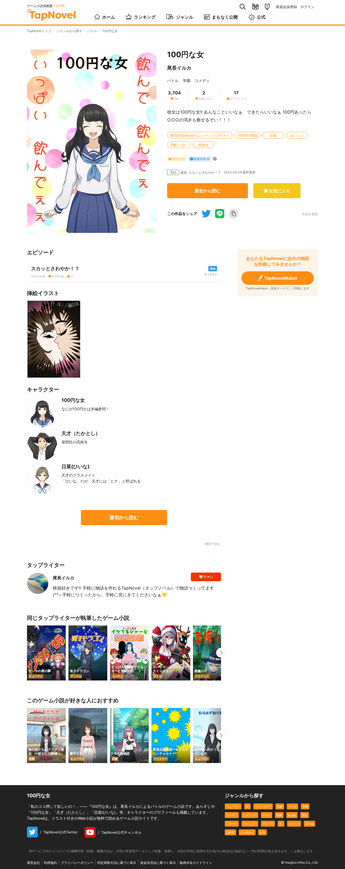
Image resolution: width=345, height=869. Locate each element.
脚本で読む (213, 544)
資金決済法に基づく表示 (158, 863)
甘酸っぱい (179, 145)
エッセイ (294, 823)
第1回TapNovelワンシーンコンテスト (199, 135)
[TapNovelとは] (267, 7)
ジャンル (184, 17)
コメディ (202, 80)
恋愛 (279, 806)
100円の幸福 (247, 135)
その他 (309, 823)
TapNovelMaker (281, 278)
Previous (27, 653)
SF (247, 806)
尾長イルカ (179, 68)
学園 (186, 80)
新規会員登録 (286, 7)
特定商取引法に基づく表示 (116, 863)
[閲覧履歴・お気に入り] (255, 7)
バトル (92, 31)
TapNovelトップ (39, 31)
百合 (262, 832)
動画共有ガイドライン (196, 863)
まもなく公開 (225, 17)
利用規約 (50, 863)
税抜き (203, 145)
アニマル (268, 823)
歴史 (304, 815)
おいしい (297, 135)
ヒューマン (233, 806)
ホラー (267, 815)
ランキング (145, 17)
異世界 (230, 832)
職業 (279, 815)
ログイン (308, 7)
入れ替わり (247, 832)
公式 (261, 17)
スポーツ (231, 823)
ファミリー (250, 823)
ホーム (108, 17)
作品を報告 (310, 214)
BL (281, 823)
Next (221, 653)
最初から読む (207, 190)
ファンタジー (263, 806)
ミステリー (250, 815)
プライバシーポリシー (77, 863)
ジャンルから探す (69, 31)
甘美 (273, 135)
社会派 (292, 815)
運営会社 (33, 863)
